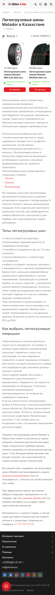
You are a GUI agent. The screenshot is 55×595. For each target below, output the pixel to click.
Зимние (9, 182)
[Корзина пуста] (50, 4)
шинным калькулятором (15, 475)
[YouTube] (28, 575)
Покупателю (9, 541)
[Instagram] (16, 575)
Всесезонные (12, 186)
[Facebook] (10, 575)
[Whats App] (40, 575)
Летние (9, 178)
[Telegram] (22, 575)
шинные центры (32, 498)
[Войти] (45, 4)
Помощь (7, 552)
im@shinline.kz (10, 567)
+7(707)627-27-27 (12, 562)
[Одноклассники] (34, 575)
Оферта (30, 590)
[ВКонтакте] (4, 575)
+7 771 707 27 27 (24, 524)
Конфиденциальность (13, 590)
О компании (9, 546)
